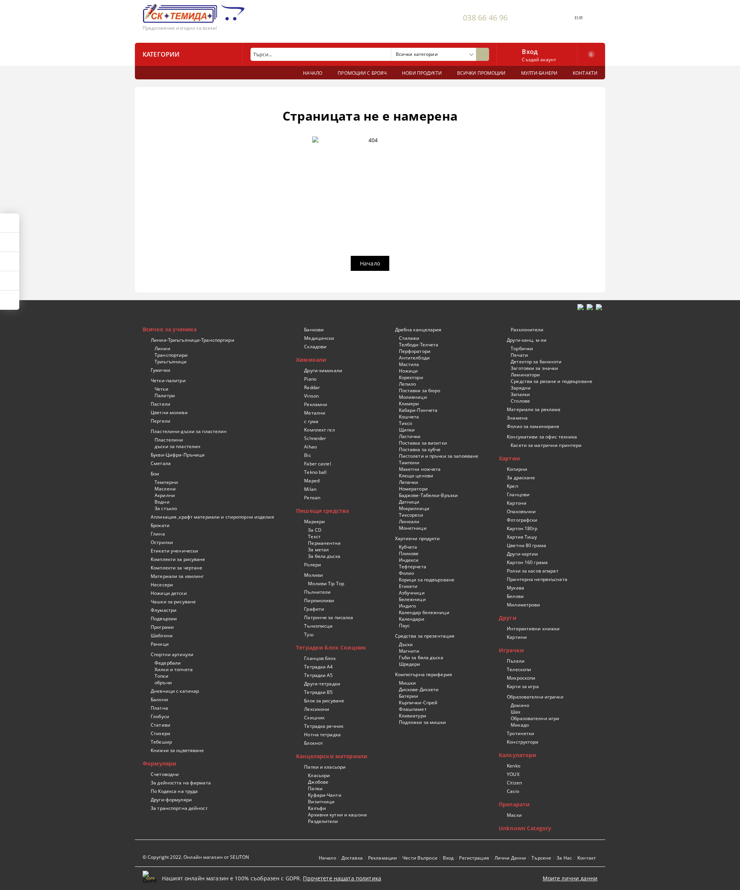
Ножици (408, 371)
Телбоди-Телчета (418, 344)
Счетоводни (165, 774)
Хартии (509, 458)
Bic (307, 455)
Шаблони (162, 635)
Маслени (165, 488)
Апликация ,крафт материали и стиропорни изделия (212, 517)
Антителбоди (414, 357)
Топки (161, 676)
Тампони (409, 462)
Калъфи (317, 808)
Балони (159, 699)
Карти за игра (523, 686)
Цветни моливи (169, 412)
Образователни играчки (535, 697)
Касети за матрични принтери (546, 445)
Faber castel (317, 463)
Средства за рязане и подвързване (551, 381)
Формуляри (159, 763)
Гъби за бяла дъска (421, 657)
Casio (513, 791)
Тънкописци (318, 626)
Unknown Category (525, 828)
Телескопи (519, 669)
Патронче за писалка (328, 617)
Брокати (160, 525)
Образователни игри (535, 718)
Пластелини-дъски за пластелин (189, 431)
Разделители (323, 821)
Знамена (517, 418)
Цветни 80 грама (526, 545)
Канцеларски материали (331, 756)
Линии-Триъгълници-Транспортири (192, 340)
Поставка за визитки (423, 443)
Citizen (514, 782)
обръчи (163, 682)
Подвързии (164, 618)
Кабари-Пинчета (418, 410)
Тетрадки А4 (318, 666)
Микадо (520, 725)
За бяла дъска (324, 556)
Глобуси (160, 716)
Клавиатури (412, 715)
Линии (162, 348)
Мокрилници (414, 508)
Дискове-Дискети (419, 689)
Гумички (160, 370)
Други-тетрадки (322, 683)
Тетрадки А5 (318, 675)
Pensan (312, 497)
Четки (161, 389)
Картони (516, 503)
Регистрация (474, 858)
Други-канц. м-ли (527, 340)
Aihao (310, 446)
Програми (162, 627)
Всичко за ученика (170, 329)
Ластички (409, 436)
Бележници (412, 599)
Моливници (413, 397)
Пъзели (516, 661)
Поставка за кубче (420, 449)
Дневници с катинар (175, 691)
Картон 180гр (522, 528)
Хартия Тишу (522, 537)
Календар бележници (424, 612)
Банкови (314, 329)
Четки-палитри (168, 380)
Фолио (406, 573)
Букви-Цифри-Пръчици (178, 455)
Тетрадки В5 (318, 692)
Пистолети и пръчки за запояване (438, 456)
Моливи (313, 575)
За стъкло (166, 508)
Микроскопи (521, 678)
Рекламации (382, 858)
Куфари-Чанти (324, 795)
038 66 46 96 (485, 17)
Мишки (407, 683)
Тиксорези (411, 515)
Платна (159, 708)
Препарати (514, 804)
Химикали (311, 359)
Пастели (160, 404)
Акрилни (165, 495)
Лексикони (316, 709)
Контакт (586, 858)
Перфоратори (414, 351)
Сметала (161, 463)
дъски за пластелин (177, 446)
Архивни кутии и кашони (337, 814)
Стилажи (409, 338)
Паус (404, 625)
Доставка (352, 858)
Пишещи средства (322, 510)
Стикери (160, 733)
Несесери (162, 584)
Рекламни (315, 404)
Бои (155, 473)
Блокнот (313, 743)
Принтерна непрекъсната (537, 579)
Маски (514, 815)
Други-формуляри (171, 799)
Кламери (409, 403)
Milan (310, 489)
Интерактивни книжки (533, 628)
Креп (512, 486)
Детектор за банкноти (536, 361)
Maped (312, 480)
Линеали (409, 521)
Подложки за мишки (422, 722)
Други (507, 617)
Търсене (541, 858)
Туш (308, 634)
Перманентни (324, 543)
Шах (515, 712)
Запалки (520, 394)
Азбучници (411, 592)
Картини (517, 637)
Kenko (513, 765)
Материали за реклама (533, 409)
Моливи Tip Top (326, 583)
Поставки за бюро (419, 390)
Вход (530, 50)
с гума (311, 421)
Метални (314, 413)
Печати (519, 355)
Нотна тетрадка (322, 734)
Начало (370, 263)
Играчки (511, 650)
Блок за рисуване (324, 700)
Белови (515, 596)
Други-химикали (323, 370)
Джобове (318, 782)
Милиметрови (523, 604)
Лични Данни (510, 858)
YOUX (513, 774)
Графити (314, 609)
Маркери (314, 521)
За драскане (521, 477)
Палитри (165, 395)
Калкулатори (517, 755)
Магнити (409, 651)
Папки (315, 788)
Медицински (319, 338)
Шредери (409, 664)
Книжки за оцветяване (177, 750)
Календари (411, 619)
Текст (314, 536)
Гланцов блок (319, 658)
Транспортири (171, 355)
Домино (520, 705)
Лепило (407, 384)
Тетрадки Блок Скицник (331, 647)
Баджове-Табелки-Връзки (428, 495)
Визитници (321, 801)
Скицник (314, 717)
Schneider (315, 438)
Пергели (160, 421)
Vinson (311, 396)
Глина (158, 534)
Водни (162, 502)
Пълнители (317, 592)
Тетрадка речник (323, 726)
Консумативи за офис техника (542, 436)
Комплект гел (319, 430)
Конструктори (522, 742)
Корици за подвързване (426, 579)
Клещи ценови (416, 475)
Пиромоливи (319, 600)
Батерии (408, 696)
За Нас (564, 858)
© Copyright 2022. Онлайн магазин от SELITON (196, 857)
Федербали (168, 663)
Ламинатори (525, 374)
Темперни (166, 482)
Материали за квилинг (177, 576)
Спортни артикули (172, 654)
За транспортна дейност (179, 808)
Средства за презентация (424, 636)
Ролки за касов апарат (532, 571)
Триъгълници (171, 361)
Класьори (319, 775)
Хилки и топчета (174, 669)
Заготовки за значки (534, 368)
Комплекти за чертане (176, 567)
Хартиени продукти (417, 538)
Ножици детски (169, 593)
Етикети (408, 586)
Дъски (406, 644)
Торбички (522, 348)
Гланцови (518, 494)
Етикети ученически (174, 550)
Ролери (312, 564)
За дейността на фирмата (181, 782)
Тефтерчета (412, 566)
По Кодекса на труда (174, 791)
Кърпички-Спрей (418, 702)
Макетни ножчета (420, 469)
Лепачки (408, 482)
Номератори (413, 488)
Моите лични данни (570, 878)
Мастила (409, 364)
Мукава (515, 587)
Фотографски (522, 520)
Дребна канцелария (418, 329)
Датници (409, 502)
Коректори (411, 377)
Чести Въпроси (419, 858)
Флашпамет (412, 709)
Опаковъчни (521, 511)
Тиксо (405, 423)
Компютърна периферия (423, 674)
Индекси (409, 560)
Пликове (409, 553)
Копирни (517, 469)
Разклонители (527, 329)
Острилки (162, 542)
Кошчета (409, 416)
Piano (310, 379)
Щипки (407, 430)
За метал (318, 549)
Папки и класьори (325, 767)
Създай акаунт (539, 59)
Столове (520, 401)
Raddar (312, 387)
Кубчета (408, 547)
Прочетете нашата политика (342, 878)
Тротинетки (520, 733)
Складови (315, 346)
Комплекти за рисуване (178, 559)
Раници (160, 644)
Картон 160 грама (527, 562)
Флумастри (164, 610)
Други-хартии (522, 554)
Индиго (407, 606)
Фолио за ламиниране (533, 426)
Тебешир (161, 742)
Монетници (412, 528)
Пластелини (169, 440)
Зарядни (521, 388)
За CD (314, 530)
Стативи (160, 725)
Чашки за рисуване (173, 601)
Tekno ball (315, 472)
